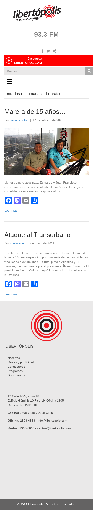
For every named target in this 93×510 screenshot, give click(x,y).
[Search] (89, 71)
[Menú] (9, 81)
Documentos (16, 375)
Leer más (10, 210)
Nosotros (14, 357)
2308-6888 (27, 412)
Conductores (16, 366)
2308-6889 (45, 412)
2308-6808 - (28, 428)
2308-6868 (27, 420)
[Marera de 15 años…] (46, 151)
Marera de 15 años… (35, 111)
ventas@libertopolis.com (54, 428)
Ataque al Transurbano (37, 234)
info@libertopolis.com (52, 420)
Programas (15, 371)
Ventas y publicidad (21, 362)
